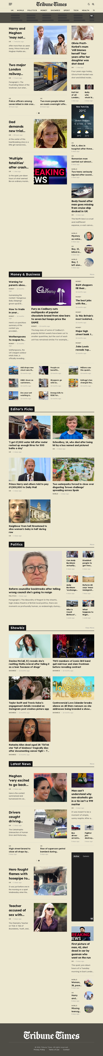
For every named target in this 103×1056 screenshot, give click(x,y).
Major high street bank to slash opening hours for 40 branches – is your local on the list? (84, 333)
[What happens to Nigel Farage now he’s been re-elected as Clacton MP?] (88, 603)
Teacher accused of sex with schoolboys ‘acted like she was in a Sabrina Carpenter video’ (18, 910)
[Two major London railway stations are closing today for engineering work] (50, 76)
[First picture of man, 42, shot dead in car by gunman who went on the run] (82, 933)
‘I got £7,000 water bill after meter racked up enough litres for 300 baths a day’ (28, 445)
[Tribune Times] (51, 4)
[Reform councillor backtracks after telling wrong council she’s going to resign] (35, 568)
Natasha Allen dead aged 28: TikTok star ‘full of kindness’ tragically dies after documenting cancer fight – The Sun (29, 747)
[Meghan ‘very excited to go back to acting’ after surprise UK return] (50, 787)
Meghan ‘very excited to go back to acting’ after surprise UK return (19, 780)
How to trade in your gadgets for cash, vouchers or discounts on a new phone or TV (18, 311)
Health (85, 10)
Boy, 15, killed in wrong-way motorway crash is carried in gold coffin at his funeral (76, 251)
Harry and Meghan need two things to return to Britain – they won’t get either (76, 997)
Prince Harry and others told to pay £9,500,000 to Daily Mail (28, 486)
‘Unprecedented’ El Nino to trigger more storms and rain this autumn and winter (21, 850)
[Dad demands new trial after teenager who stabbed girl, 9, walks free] (50, 133)
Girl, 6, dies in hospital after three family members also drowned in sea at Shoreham (82, 147)
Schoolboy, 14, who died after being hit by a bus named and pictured (73, 444)
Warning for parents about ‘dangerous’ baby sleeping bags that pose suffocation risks (18, 283)
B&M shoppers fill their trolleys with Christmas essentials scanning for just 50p (84, 286)
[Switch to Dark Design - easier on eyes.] (88, 4)
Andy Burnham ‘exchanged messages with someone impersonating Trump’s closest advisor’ (72, 587)
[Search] (93, 4)
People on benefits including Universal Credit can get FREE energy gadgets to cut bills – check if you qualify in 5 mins (57, 368)
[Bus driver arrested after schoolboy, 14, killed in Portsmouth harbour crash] (75, 827)
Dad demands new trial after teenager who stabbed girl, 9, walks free (19, 126)
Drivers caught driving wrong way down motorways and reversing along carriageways (20, 816)
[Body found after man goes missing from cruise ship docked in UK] (82, 190)
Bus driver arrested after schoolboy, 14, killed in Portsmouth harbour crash (75, 835)
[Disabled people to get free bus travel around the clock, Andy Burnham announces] (88, 554)
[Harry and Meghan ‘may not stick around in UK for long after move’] (50, 40)
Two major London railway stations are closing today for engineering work (18, 69)
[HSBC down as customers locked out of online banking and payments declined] (13, 383)
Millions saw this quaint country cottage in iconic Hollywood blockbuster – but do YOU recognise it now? (86, 368)
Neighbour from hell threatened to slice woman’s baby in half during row (28, 529)
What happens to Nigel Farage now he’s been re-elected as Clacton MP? (88, 612)
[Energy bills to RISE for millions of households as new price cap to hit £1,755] (43, 395)
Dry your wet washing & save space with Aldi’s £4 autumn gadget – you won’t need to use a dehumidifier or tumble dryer (27, 394)
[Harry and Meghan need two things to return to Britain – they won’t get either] (89, 995)
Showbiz (55, 10)
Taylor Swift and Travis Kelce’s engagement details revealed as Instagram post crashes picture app (29, 705)
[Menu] (10, 4)
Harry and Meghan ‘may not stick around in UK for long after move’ (19, 33)
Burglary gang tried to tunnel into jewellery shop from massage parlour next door (53, 103)
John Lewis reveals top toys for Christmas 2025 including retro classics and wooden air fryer (84, 348)
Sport (67, 10)
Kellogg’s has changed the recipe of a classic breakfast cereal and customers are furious (86, 381)
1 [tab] (37, 113)
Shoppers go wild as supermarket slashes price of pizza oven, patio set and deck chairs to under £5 (56, 381)
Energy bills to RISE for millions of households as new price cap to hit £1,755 (56, 394)
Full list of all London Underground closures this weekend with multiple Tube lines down (75, 95)
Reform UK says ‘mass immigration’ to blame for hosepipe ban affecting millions (88, 587)
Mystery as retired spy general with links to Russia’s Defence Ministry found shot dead (76, 238)
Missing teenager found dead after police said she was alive (76, 1010)
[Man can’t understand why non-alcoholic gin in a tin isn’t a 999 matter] (82, 780)
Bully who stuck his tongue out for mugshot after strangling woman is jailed (89, 95)
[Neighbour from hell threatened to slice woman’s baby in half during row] (29, 511)
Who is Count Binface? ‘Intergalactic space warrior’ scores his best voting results (72, 612)
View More (89, 628)
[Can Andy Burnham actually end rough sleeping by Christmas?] (72, 554)
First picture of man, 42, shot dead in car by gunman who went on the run (81, 950)
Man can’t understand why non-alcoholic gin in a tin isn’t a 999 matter (82, 797)
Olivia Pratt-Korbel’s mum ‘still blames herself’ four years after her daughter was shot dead (80, 53)
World (20, 10)
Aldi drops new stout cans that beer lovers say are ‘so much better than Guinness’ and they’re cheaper (27, 368)
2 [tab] (39, 113)
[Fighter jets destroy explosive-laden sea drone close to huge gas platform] (89, 827)
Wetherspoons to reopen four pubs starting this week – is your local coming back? (17, 338)
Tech (76, 10)
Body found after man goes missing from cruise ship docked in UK (82, 206)
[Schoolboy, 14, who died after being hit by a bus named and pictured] (73, 427)
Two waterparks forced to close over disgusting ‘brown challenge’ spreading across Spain (73, 487)
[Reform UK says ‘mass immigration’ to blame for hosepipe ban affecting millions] (88, 579)
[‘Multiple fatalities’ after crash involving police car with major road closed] (50, 170)
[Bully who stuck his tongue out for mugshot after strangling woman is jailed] (89, 87)
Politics (32, 10)
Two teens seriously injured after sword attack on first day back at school (81, 173)
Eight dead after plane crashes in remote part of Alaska (53, 850)
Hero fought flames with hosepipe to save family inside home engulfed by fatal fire (18, 874)
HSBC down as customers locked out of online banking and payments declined (27, 381)
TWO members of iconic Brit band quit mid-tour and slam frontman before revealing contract (71, 664)
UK (12, 10)
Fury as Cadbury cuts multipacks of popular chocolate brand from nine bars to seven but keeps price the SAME (50, 315)
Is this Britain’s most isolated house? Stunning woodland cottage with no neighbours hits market (84, 317)
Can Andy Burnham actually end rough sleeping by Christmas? (71, 563)
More (92, 274)
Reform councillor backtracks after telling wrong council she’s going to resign (34, 590)
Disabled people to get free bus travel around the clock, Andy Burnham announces (88, 563)
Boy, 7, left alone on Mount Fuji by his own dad (76, 264)
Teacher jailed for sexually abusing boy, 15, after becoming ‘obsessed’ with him (22, 103)
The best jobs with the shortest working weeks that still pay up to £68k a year (84, 302)
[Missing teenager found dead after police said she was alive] (89, 1008)
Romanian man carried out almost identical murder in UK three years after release (82, 160)
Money (44, 10)
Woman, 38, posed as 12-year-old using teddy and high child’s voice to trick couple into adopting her (76, 984)
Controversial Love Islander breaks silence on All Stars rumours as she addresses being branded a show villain (72, 706)
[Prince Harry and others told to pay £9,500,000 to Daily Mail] (29, 469)
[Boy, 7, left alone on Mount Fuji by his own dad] (89, 262)
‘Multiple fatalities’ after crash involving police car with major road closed (18, 162)
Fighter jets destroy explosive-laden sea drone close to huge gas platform (89, 835)
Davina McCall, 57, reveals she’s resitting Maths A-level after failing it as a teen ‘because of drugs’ (29, 664)
